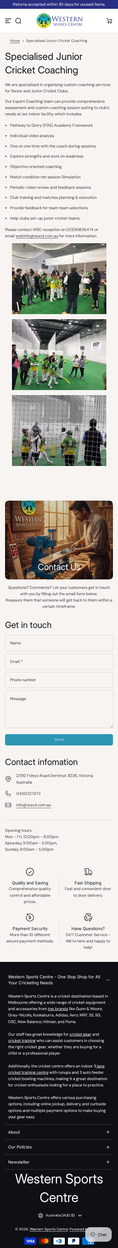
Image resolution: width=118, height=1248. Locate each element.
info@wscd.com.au (33, 805)
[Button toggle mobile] (9, 21)
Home (15, 40)
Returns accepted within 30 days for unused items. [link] (59, 4)
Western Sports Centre (49, 1229)
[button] (18, 20)
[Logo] (59, 20)
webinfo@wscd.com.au (37, 236)
